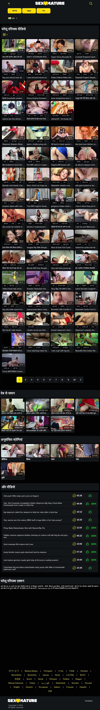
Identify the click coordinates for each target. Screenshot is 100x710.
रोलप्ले (85, 74)
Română (84, 671)
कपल (5, 54)
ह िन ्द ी (13, 671)
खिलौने (65, 74)
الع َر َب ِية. (45, 683)
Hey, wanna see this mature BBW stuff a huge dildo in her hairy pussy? (33, 520)
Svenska (75, 683)
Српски (46, 675)
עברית (60, 671)
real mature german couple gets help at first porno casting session (31, 560)
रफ (92, 141)
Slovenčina (31, 675)
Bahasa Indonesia (15, 683)
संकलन (40, 182)
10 (74, 380)
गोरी (20, 182)
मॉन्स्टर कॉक (38, 74)
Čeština (66, 679)
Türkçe (32, 683)
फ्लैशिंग (62, 306)
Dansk (40, 679)
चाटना (13, 182)
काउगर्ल (40, 54)
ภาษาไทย (70, 675)
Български (43, 687)
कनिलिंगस (41, 265)
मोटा (91, 74)
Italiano (57, 687)
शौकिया (54, 54)
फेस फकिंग (63, 54)
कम (29, 116)
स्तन (12, 116)
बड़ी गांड (79, 54)
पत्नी (19, 224)
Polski (72, 671)
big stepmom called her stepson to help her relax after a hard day (31, 512)
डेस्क (35, 203)
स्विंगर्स (6, 74)
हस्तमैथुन (85, 224)
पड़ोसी (13, 74)
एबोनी (5, 116)
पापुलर (29, 11)
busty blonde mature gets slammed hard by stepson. (25, 552)
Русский (88, 683)
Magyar (79, 679)
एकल (13, 348)
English (17, 687)
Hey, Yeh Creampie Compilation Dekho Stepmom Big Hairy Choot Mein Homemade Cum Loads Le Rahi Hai (33, 504)
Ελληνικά (53, 679)
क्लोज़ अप (6, 95)
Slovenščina (16, 675)
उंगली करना (55, 74)
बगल (93, 327)
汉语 (50, 691)
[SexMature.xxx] (49, 3)
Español (83, 687)
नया (43, 11)
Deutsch (29, 687)
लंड (29, 203)
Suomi (29, 679)
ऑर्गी (37, 244)
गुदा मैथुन (14, 141)
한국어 (82, 675)
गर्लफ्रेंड (6, 327)
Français (69, 687)
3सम (41, 116)
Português (48, 671)
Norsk (57, 675)
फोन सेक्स (31, 54)
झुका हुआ (13, 54)
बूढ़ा (14, 95)
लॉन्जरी (30, 162)
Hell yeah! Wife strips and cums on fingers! (21, 496)
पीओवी (87, 54)
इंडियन (62, 203)
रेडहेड (19, 348)
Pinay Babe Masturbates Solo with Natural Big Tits (24, 528)
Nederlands (60, 683)
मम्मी (13, 224)
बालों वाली (31, 95)
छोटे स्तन (14, 327)
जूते (5, 286)
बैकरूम (16, 244)
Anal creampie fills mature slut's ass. (19, 544)
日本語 (17, 679)
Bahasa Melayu (31, 671)
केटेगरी (14, 11)
